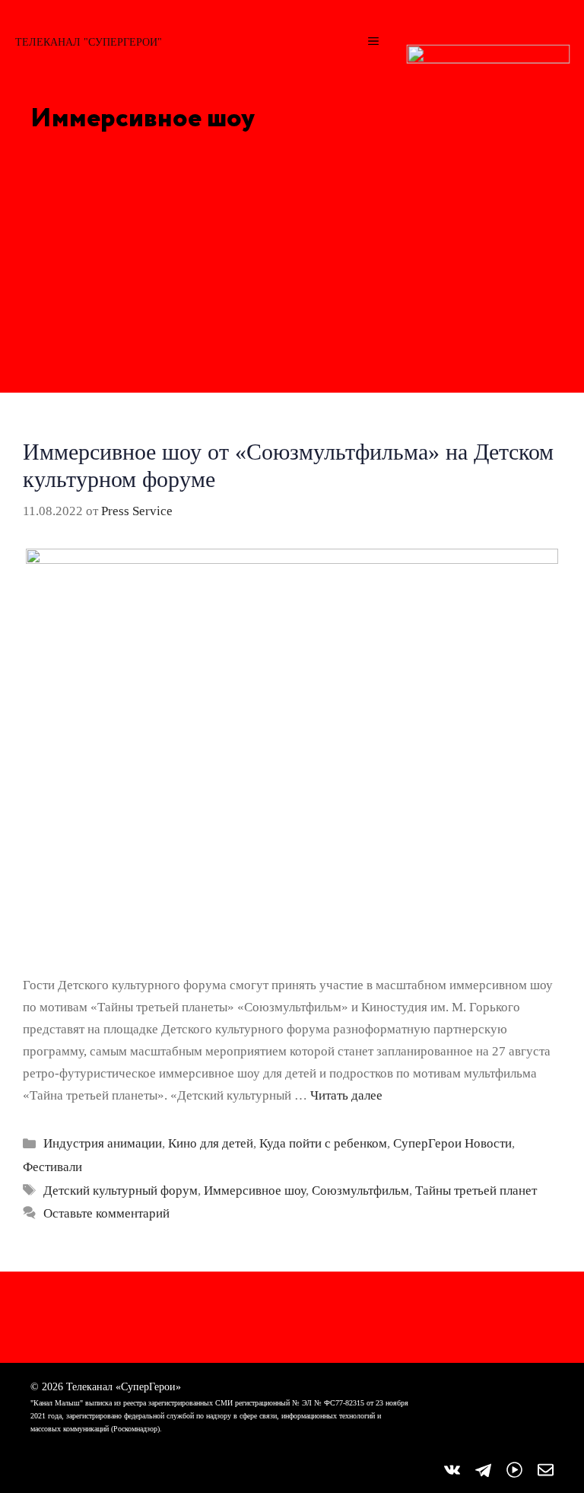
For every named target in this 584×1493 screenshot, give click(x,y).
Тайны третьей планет (476, 1190)
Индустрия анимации (102, 1143)
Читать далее (346, 1095)
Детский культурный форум (120, 1190)
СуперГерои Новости (452, 1143)
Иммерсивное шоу (255, 1190)
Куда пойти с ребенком (323, 1143)
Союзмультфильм (360, 1190)
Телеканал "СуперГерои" (88, 42)
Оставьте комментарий (106, 1213)
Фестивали (52, 1167)
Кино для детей (210, 1143)
